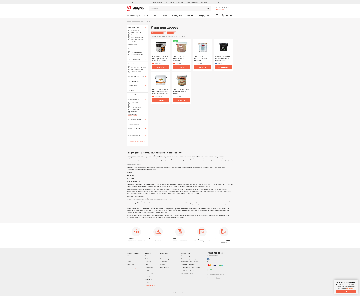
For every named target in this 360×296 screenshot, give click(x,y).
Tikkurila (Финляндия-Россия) (137, 40)
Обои (155, 15)
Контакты (204, 2)
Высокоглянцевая (136, 105)
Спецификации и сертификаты (190, 267)
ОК (346, 291)
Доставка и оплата (158, 2)
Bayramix (148, 262)
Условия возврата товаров (189, 259)
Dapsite (218, 278)
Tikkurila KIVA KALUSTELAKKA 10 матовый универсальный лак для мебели (201, 58)
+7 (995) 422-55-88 (223, 7)
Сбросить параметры (137, 142)
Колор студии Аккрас (135, 8)
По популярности (171, 36)
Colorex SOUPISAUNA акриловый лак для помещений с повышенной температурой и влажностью (222, 58)
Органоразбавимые (137, 54)
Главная (129, 21)
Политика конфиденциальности (215, 274)
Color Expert (149, 273)
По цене (153, 36)
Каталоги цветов (180, 2)
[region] (137, 85)
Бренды (190, 15)
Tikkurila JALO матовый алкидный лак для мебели (181, 91)
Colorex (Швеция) (136, 32)
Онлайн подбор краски (188, 270)
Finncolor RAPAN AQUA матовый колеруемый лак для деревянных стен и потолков (160, 91)
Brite (146, 265)
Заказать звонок (221, 9)
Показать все (132, 44)
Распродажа (203, 15)
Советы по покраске (187, 265)
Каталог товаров (136, 21)
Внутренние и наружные (138, 67)
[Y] (208, 8)
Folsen (147, 282)
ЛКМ (146, 15)
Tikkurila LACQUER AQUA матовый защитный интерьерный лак (179, 58)
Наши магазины (165, 267)
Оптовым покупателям (167, 259)
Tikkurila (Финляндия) (137, 37)
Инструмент (177, 15)
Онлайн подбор (170, 2)
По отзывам (182, 36)
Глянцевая (134, 103)
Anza (146, 256)
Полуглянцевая (136, 107)
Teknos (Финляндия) (137, 35)
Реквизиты (163, 262)
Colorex (147, 276)
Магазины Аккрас (165, 256)
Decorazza (148, 279)
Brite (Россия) (135, 30)
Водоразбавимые (136, 52)
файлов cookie (349, 288)
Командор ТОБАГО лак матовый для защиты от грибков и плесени (160, 58)
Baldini (147, 259)
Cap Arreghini (149, 267)
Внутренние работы (137, 69)
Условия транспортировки (189, 262)
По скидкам (161, 36)
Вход (217, 2)
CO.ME (147, 270)
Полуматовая (135, 109)
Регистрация (222, 2)
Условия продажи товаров (189, 256)
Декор (164, 15)
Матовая (134, 112)
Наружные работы (136, 71)
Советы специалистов (193, 2)
